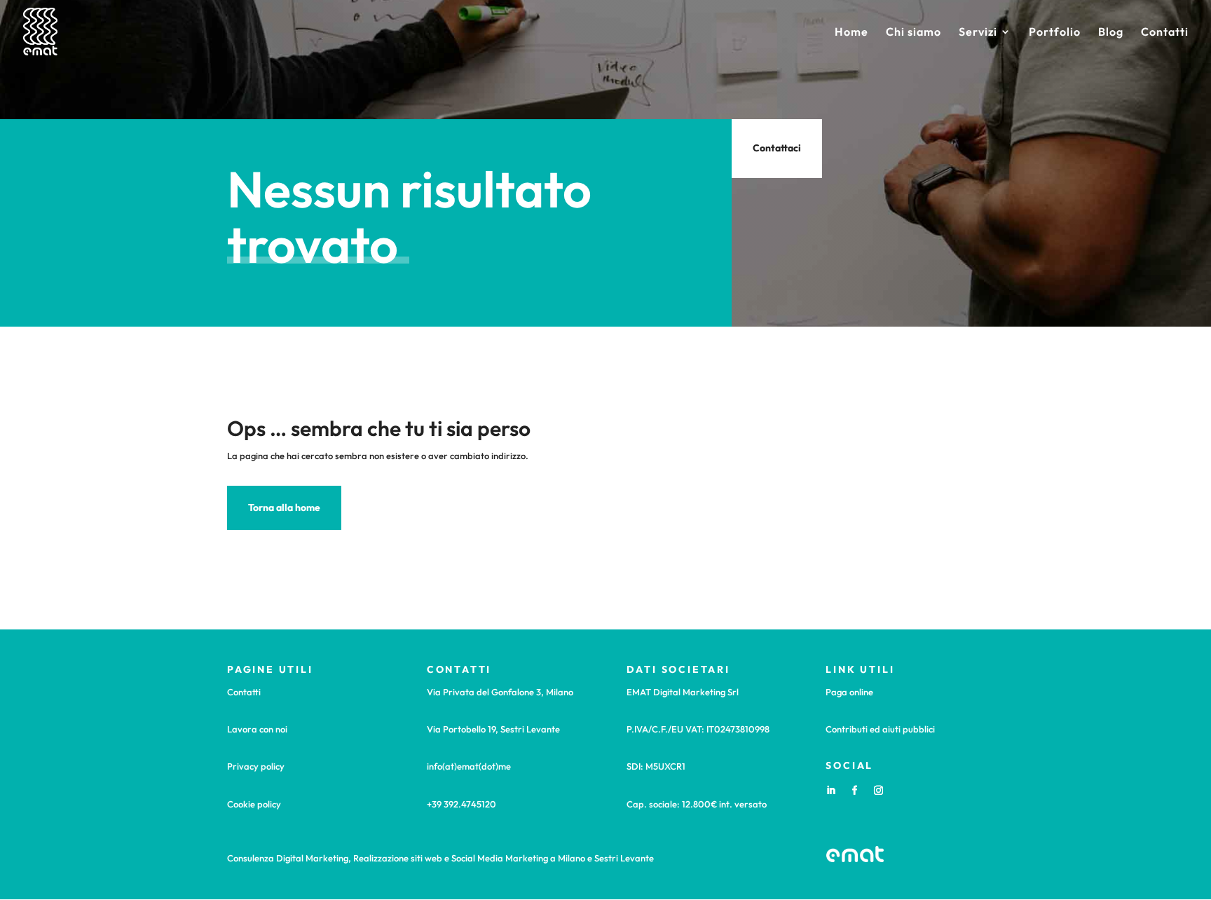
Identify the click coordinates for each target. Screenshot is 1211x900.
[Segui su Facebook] (854, 791)
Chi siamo (913, 33)
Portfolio (1055, 33)
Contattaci (777, 148)
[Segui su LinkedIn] (830, 791)
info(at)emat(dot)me (469, 766)
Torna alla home (284, 507)
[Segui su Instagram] (878, 791)
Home (851, 33)
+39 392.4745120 (461, 804)
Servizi (978, 33)
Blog (1110, 33)
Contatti (1165, 33)
